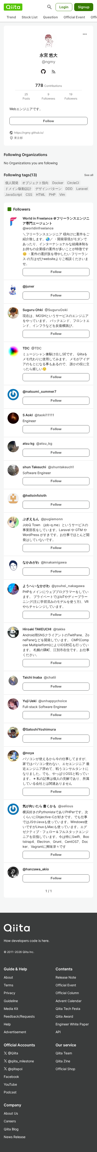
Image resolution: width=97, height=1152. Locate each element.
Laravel (82, 189)
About (8, 977)
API (58, 1032)
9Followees (48, 96)
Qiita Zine (63, 1061)
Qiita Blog (11, 1129)
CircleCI (73, 183)
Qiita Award (64, 1016)
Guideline (11, 1001)
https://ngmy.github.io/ (29, 132)
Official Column (67, 993)
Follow (48, 121)
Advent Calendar (68, 1001)
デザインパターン (48, 189)
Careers (10, 1121)
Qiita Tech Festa (68, 1009)
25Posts (26, 96)
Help (7, 1024)
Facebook (11, 1077)
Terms (8, 985)
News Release (14, 1137)
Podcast (10, 1092)
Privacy (9, 993)
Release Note (66, 977)
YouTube (10, 1084)
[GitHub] (43, 71)
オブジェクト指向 (35, 183)
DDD (69, 189)
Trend (11, 17)
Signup (83, 7)
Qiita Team (64, 1053)
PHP (52, 194)
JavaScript (13, 194)
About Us (11, 1113)
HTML (40, 194)
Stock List (29, 17)
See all (88, 175)
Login (64, 7)
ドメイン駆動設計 (18, 189)
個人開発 (11, 183)
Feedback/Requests (19, 1016)
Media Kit (11, 1009)
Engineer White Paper (72, 1024)
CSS (29, 194)
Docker (57, 183)
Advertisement (15, 1032)
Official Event (74, 17)
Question (50, 17)
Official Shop (65, 1069)
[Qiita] (13, 7)
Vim (62, 194)
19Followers (71, 96)
